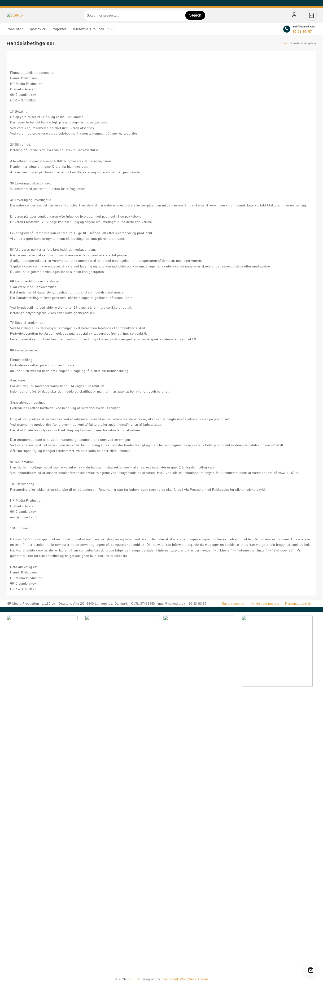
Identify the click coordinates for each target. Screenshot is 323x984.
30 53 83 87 (302, 31)
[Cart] (311, 15)
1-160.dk (133, 979)
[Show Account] (294, 15)
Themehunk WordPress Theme (184, 979)
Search (195, 15)
